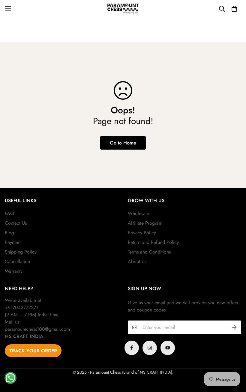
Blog (9, 232)
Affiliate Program (145, 223)
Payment (13, 242)
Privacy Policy (142, 232)
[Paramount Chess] (123, 9)
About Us (137, 261)
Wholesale (138, 213)
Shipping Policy (21, 251)
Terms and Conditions (149, 251)
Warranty (13, 271)
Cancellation (17, 261)
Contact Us (16, 223)
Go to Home (123, 142)
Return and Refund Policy (153, 242)
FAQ (9, 213)
